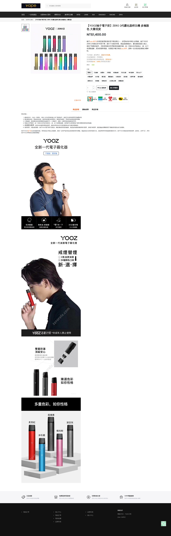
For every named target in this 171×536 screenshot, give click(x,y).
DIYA (121, 15)
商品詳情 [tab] (76, 109)
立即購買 (115, 88)
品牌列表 (57, 522)
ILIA (93, 15)
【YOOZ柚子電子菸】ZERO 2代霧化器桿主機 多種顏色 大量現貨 (53, 20)
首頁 (23, 15)
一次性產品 (33, 15)
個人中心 (57, 512)
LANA (86, 15)
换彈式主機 (69, 15)
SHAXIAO (102, 15)
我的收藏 (57, 518)
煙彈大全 (57, 15)
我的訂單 (25, 512)
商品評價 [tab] (95, 109)
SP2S (78, 15)
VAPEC (99, 61)
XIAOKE (112, 15)
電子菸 (29, 131)
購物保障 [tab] (85, 109)
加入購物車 (102, 88)
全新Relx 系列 (45, 15)
